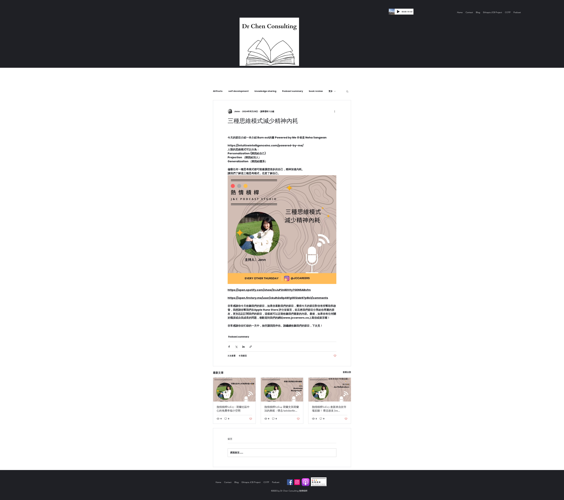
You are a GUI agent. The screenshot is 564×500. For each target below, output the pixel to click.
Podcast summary (292, 91)
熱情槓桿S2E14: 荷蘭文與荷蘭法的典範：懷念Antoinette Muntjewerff (281, 408)
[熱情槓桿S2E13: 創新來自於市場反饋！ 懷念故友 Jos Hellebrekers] (329, 390)
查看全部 (347, 372)
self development (238, 91)
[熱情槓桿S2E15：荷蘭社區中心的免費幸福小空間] (234, 390)
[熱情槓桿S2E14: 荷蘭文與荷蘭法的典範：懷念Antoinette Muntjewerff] (282, 390)
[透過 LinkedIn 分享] (243, 346)
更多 (331, 91)
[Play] (398, 11)
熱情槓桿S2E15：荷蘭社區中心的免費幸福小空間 (233, 408)
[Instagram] (297, 482)
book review (316, 91)
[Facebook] (290, 482)
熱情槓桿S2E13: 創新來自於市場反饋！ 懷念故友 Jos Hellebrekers (329, 408)
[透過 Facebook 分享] (229, 346)
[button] (347, 91)
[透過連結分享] (250, 346)
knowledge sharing (265, 91)
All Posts (218, 91)
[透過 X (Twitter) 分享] (236, 346)
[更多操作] (334, 111)
